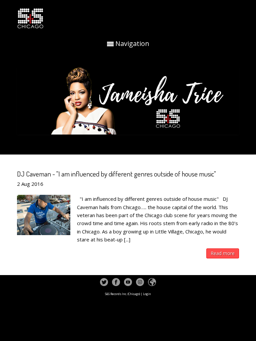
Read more (223, 253)
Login (147, 294)
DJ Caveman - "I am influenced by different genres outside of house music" (116, 173)
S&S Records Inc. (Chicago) (122, 294)
